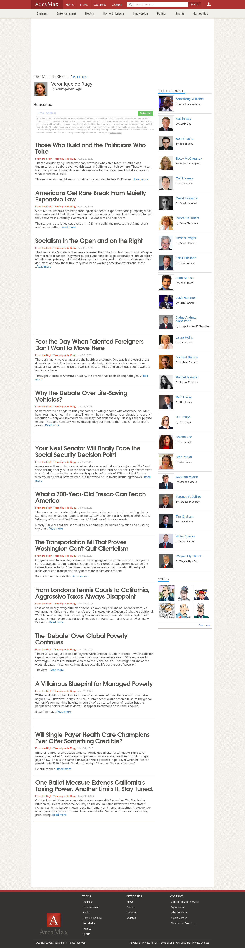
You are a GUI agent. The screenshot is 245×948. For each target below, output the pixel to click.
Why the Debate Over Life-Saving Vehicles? (81, 395)
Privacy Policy (149, 942)
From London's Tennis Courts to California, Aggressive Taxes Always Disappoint (92, 592)
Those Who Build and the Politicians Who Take (90, 147)
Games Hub (200, 13)
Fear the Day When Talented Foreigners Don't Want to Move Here (89, 344)
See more (204, 625)
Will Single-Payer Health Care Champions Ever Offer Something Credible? (92, 737)
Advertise (135, 942)
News (130, 901)
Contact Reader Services (185, 901)
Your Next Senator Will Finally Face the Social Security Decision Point (87, 451)
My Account (178, 907)
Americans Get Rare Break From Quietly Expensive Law (90, 195)
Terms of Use (166, 942)
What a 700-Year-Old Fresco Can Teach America (90, 497)
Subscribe (145, 113)
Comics (131, 907)
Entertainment (66, 13)
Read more (141, 179)
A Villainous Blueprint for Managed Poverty (94, 683)
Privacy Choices (200, 942)
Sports (180, 13)
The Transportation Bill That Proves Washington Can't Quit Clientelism (81, 545)
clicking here (115, 132)
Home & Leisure (113, 13)
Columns (132, 912)
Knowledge (140, 13)
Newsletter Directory (183, 923)
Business (42, 13)
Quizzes (131, 918)
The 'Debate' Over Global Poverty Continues (81, 638)
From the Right (43, 158)
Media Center (179, 918)
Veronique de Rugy (65, 158)
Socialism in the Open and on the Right (88, 240)
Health (89, 13)
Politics (162, 13)
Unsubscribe (183, 942)
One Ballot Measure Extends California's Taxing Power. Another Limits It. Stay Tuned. (94, 785)
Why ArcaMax (179, 912)
